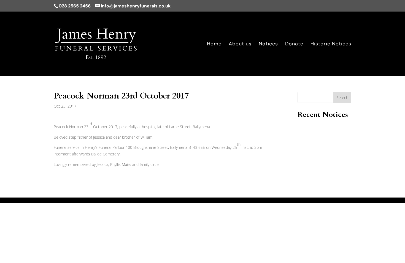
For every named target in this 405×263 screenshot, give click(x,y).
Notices (268, 44)
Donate (294, 44)
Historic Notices (330, 44)
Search (342, 97)
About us (240, 44)
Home (214, 44)
